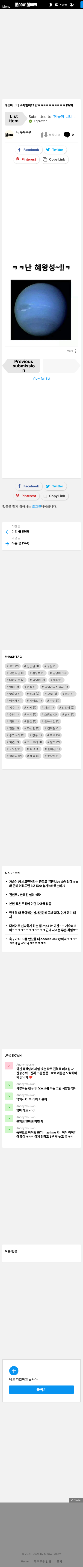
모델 (52, 693)
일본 (14, 728)
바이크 (36, 700)
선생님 (68, 707)
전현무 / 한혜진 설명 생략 (25, 894)
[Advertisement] (41, 50)
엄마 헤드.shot (26, 1110)
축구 (55, 735)
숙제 (31, 714)
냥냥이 (60, 673)
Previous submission (24, 366)
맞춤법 (15, 693)
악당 (14, 721)
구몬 (51, 666)
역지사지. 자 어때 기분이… (32, 1099)
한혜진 (53, 749)
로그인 (36, 506)
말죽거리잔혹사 (56, 686)
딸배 (14, 686)
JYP (14, 666)
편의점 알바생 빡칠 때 (29, 1121)
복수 (14, 707)
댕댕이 (39, 680)
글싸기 (41, 1389)
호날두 (53, 756)
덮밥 (57, 680)
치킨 (14, 742)
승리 (69, 714)
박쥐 (54, 700)
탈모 (55, 742)
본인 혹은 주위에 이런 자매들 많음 (30, 903)
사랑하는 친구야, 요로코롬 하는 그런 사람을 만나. (47, 1088)
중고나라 (16, 735)
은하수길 (51, 721)
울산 (31, 721)
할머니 (15, 756)
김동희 (38, 673)
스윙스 (50, 714)
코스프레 (34, 742)
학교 (34, 749)
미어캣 (15, 700)
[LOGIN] (72, 4)
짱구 (37, 735)
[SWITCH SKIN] (50, 4)
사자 (31, 707)
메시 (34, 693)
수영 (14, 714)
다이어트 (16, 680)
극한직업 (16, 673)
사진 (49, 707)
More (70, 350)
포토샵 (15, 749)
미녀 (69, 693)
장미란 (53, 728)
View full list (41, 378)
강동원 (33, 666)
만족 (31, 686)
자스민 (33, 728)
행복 (34, 756)
